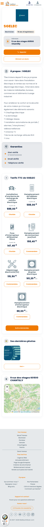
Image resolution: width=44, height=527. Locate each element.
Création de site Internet (22, 465)
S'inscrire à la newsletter (22, 508)
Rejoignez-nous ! (11, 484)
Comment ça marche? (33, 489)
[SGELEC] (12, 353)
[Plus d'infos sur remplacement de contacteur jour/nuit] (31, 226)
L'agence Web (22, 458)
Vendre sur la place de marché (22, 470)
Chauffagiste (22, 445)
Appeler (23, 52)
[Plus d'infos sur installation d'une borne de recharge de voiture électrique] (12, 187)
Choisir (12, 214)
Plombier (22, 440)
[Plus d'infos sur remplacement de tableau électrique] (31, 187)
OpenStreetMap (25, 412)
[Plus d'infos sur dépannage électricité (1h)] (12, 263)
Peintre (22, 447)
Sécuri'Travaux (22, 435)
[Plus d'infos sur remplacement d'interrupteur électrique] (22, 296)
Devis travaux (22, 451)
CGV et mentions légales (33, 486)
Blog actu (11, 486)
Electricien (22, 438)
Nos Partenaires (32, 482)
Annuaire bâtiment (22, 460)
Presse (32, 484)
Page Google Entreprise (22, 462)
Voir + (22, 366)
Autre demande (21, 328)
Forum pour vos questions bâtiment (22, 500)
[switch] (5, 524)
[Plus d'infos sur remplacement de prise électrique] (31, 263)
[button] (7, 387)
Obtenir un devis (22, 59)
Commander (31, 251)
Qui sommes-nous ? (11, 482)
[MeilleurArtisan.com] (12, 3)
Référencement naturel (22, 467)
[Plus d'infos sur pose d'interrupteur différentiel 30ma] (12, 226)
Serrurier (22, 443)
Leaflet (15, 412)
